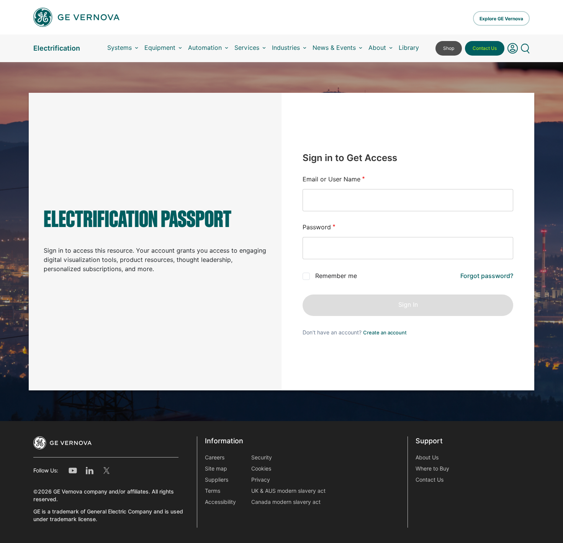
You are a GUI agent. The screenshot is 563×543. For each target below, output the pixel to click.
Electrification (56, 48)
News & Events (334, 47)
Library (409, 47)
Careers (214, 457)
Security (261, 457)
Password (317, 227)
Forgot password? (486, 276)
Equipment (159, 47)
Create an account (385, 332)
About (377, 47)
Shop (448, 48)
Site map (216, 469)
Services (246, 47)
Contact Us (485, 48)
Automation (205, 47)
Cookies (261, 469)
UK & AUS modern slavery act (288, 491)
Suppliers (216, 480)
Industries (286, 47)
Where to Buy (432, 469)
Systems (119, 47)
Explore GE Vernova (501, 18)
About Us (427, 457)
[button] (512, 48)
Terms (212, 491)
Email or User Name (331, 179)
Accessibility (220, 502)
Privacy (260, 480)
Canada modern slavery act (286, 502)
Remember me (336, 276)
